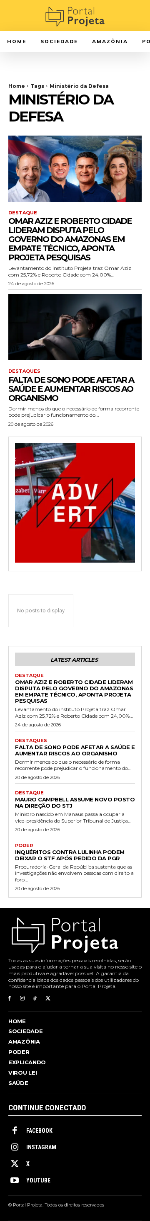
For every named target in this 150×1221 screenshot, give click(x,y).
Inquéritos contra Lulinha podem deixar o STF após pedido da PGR (70, 855)
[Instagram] (22, 998)
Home (16, 86)
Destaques (24, 371)
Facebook (39, 1130)
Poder (24, 845)
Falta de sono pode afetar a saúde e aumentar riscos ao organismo (71, 389)
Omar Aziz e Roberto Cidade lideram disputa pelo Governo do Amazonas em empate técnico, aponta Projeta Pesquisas (70, 239)
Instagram (41, 1147)
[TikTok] (35, 998)
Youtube (38, 1180)
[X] (47, 998)
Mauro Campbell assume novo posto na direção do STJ (75, 802)
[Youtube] (14, 1180)
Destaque (22, 213)
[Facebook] (9, 998)
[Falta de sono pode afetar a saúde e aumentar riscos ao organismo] (75, 327)
